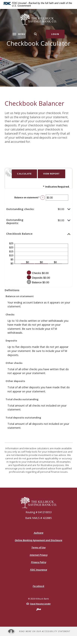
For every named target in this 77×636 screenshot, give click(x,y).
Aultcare (38, 533)
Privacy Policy (38, 562)
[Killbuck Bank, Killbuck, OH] (38, 19)
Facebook (38, 586)
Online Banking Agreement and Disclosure (38, 540)
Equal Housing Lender (40, 603)
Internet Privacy (38, 555)
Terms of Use (38, 547)
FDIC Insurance (38, 569)
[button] (38, 209)
